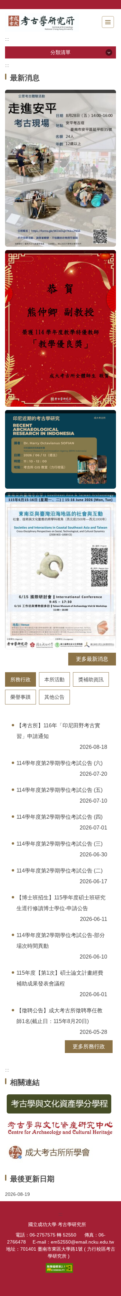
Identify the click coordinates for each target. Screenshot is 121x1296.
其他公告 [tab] (54, 697)
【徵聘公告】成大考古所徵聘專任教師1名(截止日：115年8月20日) (59, 1016)
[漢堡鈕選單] (108, 22)
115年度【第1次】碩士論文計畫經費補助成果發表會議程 (59, 978)
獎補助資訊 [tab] (91, 679)
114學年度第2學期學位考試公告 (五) (59, 790)
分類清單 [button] (60, 52)
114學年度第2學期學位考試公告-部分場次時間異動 (60, 940)
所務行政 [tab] (20, 679)
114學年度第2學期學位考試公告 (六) (59, 763)
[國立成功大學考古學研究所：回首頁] (42, 22)
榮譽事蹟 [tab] (20, 697)
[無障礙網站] (60, 1267)
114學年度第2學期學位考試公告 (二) (59, 871)
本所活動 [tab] (54, 679)
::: (7, 39)
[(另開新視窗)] (60, 168)
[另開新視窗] (60, 1103)
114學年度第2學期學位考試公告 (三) (59, 844)
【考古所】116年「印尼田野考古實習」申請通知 (58, 731)
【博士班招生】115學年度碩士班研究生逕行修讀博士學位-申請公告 (61, 903)
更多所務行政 (89, 1046)
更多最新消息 (92, 659)
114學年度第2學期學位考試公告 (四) (59, 817)
